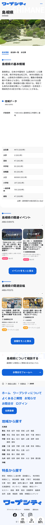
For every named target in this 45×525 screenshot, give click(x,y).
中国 (3, 450)
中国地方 (23, 384)
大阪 (22, 446)
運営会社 (35, 509)
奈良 (32, 446)
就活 (22, 490)
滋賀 (13, 446)
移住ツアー (34, 486)
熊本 (22, 458)
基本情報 (5, 52)
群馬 (22, 435)
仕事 (3, 483)
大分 (27, 458)
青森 (8, 431)
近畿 (3, 446)
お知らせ (30, 398)
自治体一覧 (15, 52)
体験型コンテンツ (31, 494)
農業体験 (38, 483)
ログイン (21, 403)
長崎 (18, 458)
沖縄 (3, 462)
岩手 (13, 431)
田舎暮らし (27, 476)
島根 (13, 450)
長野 (32, 439)
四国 (3, 454)
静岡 (8, 442)
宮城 (22, 431)
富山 (13, 439)
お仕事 (23, 52)
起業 (9, 494)
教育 (17, 490)
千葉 (32, 435)
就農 (31, 483)
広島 (22, 450)
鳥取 (8, 450)
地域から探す (12, 384)
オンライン (16, 486)
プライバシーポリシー (14, 509)
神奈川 (38, 435)
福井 (22, 439)
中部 (3, 439)
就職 (21, 494)
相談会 (25, 486)
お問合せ (7, 403)
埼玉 (8, 435)
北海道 (4, 426)
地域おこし (6, 479)
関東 (3, 435)
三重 (8, 446)
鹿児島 (38, 458)
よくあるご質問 (12, 398)
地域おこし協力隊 (14, 476)
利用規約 (27, 509)
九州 (3, 458)
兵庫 (27, 446)
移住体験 (15, 479)
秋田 (18, 431)
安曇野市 (29, 490)
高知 (22, 454)
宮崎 (32, 458)
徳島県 (15, 494)
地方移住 (36, 476)
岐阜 (37, 439)
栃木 (18, 435)
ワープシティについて (27, 393)
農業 (14, 483)
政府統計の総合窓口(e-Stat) (32, 201)
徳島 (8, 454)
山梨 (27, 439)
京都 (18, 446)
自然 (3, 494)
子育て (28, 479)
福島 (32, 431)
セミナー (5, 490)
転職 (22, 479)
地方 (9, 483)
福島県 (37, 490)
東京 (27, 435)
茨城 (13, 435)
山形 (27, 431)
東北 (3, 431)
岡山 (18, 450)
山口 (27, 450)
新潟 (8, 439)
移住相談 (36, 479)
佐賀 (13, 458)
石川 (18, 439)
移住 (3, 476)
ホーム (6, 393)
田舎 (12, 490)
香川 (13, 454)
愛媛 (18, 454)
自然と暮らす (23, 483)
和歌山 (38, 446)
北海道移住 (6, 486)
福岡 (8, 458)
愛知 (13, 442)
